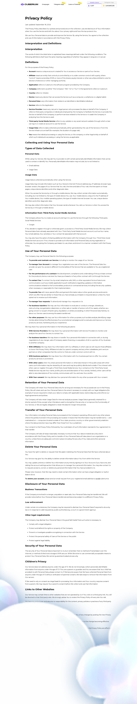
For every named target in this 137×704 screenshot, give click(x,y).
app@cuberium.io (102, 479)
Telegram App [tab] (109, 2)
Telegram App (59, 4)
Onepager (45, 4)
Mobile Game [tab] (94, 2)
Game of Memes (74, 4)
